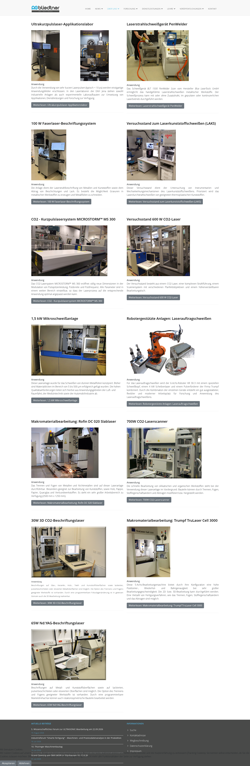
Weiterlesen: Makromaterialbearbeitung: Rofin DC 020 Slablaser (67, 502)
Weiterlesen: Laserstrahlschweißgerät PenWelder (155, 105)
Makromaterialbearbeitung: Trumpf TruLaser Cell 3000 (172, 520)
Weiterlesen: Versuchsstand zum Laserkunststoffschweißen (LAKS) (165, 201)
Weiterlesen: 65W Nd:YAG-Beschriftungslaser (57, 704)
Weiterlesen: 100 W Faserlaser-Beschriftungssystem (61, 201)
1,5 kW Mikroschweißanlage (54, 318)
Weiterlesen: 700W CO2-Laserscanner (149, 499)
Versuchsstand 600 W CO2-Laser (154, 219)
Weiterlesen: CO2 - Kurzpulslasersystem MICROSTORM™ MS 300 (67, 301)
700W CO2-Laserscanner (147, 421)
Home (88, 9)
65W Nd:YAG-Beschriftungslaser (57, 623)
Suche (133, 730)
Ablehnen (24, 763)
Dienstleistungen (151, 9)
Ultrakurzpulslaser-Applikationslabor (62, 24)
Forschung (129, 9)
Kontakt (212, 9)
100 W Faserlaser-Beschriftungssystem (63, 123)
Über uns (112, 9)
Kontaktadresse (138, 735)
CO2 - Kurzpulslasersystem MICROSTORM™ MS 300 (73, 219)
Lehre (170, 9)
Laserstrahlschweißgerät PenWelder (157, 24)
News (98, 9)
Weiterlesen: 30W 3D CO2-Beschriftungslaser (57, 603)
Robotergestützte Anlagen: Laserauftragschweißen (169, 318)
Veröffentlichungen (191, 9)
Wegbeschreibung (139, 740)
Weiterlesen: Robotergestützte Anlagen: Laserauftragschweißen (163, 403)
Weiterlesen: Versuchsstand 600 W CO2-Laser (153, 297)
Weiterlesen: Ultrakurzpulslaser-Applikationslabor (60, 105)
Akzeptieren (8, 763)
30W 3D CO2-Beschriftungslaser (57, 520)
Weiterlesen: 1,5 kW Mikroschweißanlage (55, 400)
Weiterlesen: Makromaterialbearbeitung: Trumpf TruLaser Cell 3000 (165, 605)
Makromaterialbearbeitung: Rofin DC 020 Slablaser (73, 421)
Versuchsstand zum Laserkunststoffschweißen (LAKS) (171, 123)
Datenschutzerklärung (141, 745)
